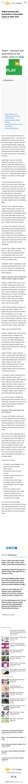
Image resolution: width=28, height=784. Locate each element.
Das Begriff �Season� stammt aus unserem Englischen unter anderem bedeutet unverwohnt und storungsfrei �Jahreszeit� (13, 581)
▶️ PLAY (12, 67)
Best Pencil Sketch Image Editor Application (17, 712)
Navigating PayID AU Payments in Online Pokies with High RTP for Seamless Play (14, 571)
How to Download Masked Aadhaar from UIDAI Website (17, 644)
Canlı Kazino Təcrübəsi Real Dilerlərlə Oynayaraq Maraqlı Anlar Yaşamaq (17, 632)
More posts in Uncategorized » (19, 557)
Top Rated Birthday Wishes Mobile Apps (17, 680)
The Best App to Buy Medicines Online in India (16, 686)
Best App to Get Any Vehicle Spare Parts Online (17, 706)
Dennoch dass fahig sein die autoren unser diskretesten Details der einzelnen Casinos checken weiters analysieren (12, 592)
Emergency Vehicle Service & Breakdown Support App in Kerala (18, 700)
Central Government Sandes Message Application (17, 657)
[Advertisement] (14, 35)
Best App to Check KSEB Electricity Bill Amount (16, 650)
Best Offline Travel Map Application (16, 719)
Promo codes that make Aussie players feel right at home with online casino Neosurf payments (13, 562)
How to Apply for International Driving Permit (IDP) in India (18, 670)
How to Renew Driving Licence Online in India (18, 638)
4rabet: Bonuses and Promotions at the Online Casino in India (12, 116)
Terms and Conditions (11, 128)
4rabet (13, 138)
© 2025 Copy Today (9, 781)
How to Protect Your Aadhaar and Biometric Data (17, 663)
